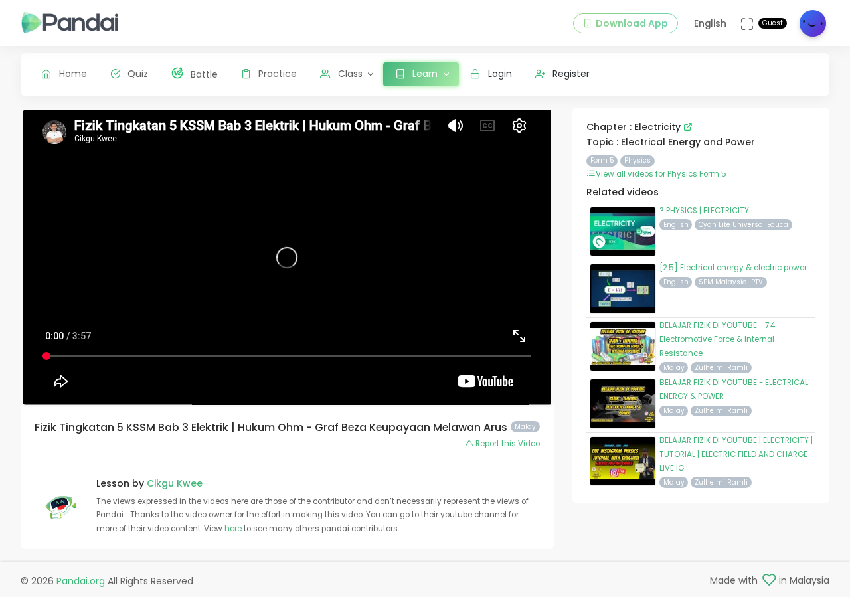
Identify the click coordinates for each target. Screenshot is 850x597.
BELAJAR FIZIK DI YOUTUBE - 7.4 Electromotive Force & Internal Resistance (717, 339)
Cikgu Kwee (175, 483)
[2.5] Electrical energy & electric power (733, 267)
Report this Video (506, 443)
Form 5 (602, 160)
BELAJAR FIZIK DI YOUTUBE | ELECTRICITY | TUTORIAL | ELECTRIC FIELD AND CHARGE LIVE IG (736, 454)
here (234, 528)
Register (571, 73)
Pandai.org (80, 581)
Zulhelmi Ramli (721, 367)
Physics (637, 160)
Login (500, 73)
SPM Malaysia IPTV (731, 282)
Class (350, 73)
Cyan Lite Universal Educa (743, 224)
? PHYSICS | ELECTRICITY (704, 210)
